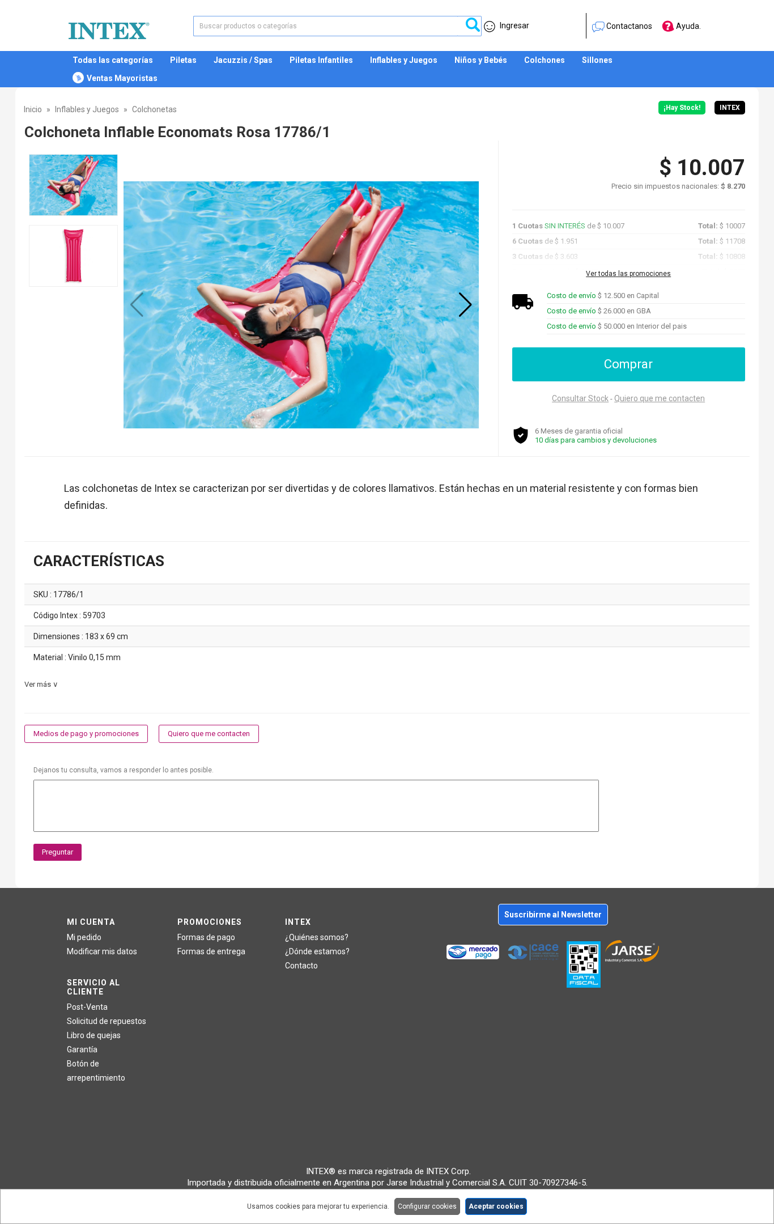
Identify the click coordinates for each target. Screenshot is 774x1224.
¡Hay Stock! (682, 108)
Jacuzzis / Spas (243, 60)
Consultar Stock (580, 398)
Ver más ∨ (41, 684)
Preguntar (57, 852)
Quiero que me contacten (659, 398)
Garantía (82, 1049)
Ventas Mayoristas (122, 78)
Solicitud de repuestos (106, 1021)
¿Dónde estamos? (317, 951)
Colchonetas (154, 109)
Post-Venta (87, 1007)
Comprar (628, 364)
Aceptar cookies (496, 1206)
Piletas (183, 60)
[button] (465, 304)
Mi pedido (84, 937)
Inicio (33, 109)
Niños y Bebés (480, 60)
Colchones (544, 60)
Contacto (301, 965)
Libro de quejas (94, 1035)
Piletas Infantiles (321, 60)
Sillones (597, 60)
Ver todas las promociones (628, 274)
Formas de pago (206, 937)
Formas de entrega (211, 951)
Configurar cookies (427, 1206)
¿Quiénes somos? (316, 937)
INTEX (730, 108)
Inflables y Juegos (403, 60)
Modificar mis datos (102, 951)
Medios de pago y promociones (86, 733)
